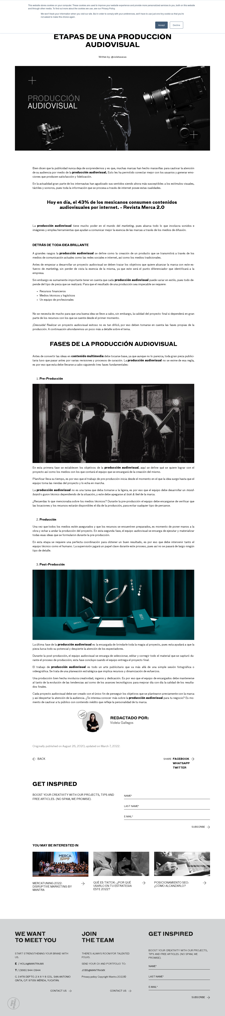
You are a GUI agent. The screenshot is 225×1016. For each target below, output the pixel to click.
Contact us (58, 991)
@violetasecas (119, 57)
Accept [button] (161, 25)
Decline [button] (176, 25)
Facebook (181, 759)
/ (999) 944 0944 (28, 970)
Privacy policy (89, 977)
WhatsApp (181, 763)
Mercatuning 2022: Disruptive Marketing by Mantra (52, 887)
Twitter (179, 768)
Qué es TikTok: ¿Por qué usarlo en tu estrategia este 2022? (112, 886)
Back (41, 759)
